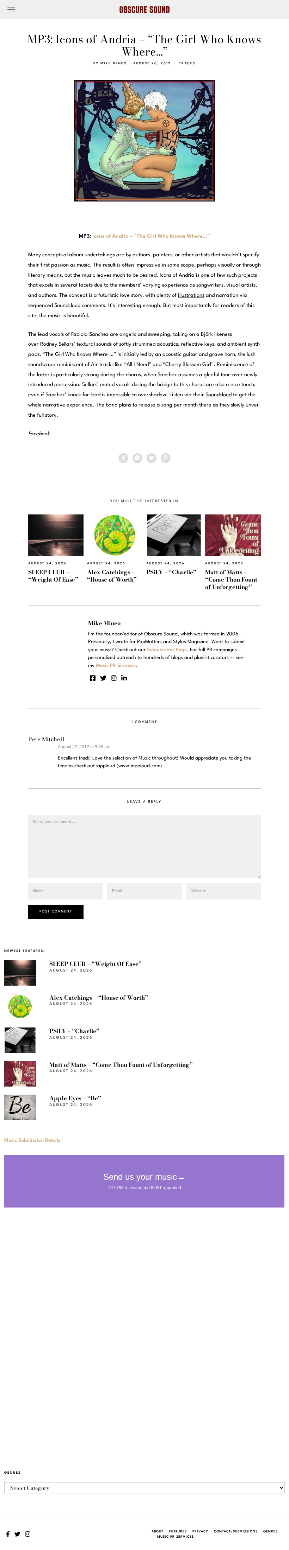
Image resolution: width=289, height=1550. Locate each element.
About (158, 1531)
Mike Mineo (113, 63)
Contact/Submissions (236, 1531)
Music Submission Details (32, 1140)
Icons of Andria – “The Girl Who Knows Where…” (151, 236)
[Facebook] (123, 458)
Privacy (200, 1531)
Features (178, 1531)
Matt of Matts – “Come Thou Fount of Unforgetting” (231, 580)
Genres (270, 1531)
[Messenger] (137, 458)
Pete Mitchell (46, 739)
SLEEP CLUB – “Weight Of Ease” (53, 576)
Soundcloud (218, 395)
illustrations (191, 295)
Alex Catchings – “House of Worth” (112, 576)
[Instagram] (113, 678)
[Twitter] (151, 458)
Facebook (39, 434)
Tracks (187, 63)
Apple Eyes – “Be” (75, 1098)
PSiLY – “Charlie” (171, 572)
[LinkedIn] (124, 678)
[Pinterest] (166, 458)
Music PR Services (175, 1536)
